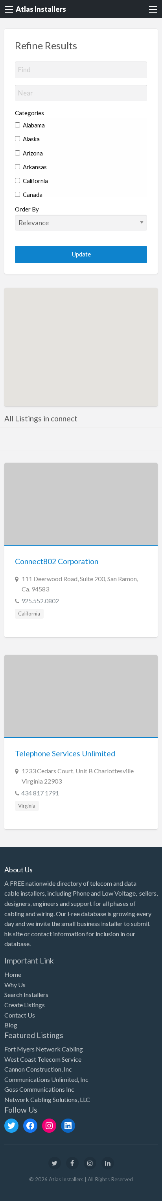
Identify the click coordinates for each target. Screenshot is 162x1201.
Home (12, 974)
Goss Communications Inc (39, 1089)
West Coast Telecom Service (42, 1059)
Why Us (15, 984)
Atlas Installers (41, 9)
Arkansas (34, 166)
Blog (10, 1025)
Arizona (32, 153)
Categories (29, 112)
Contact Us (19, 1015)
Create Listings (24, 1004)
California (35, 180)
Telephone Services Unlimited (65, 753)
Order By (27, 209)
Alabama (33, 125)
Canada (32, 194)
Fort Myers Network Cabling (43, 1049)
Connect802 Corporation (56, 561)
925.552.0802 (40, 600)
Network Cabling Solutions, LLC (47, 1099)
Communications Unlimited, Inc (46, 1079)
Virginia (26, 806)
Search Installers (26, 994)
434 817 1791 (40, 793)
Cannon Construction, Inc (38, 1069)
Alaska (31, 138)
